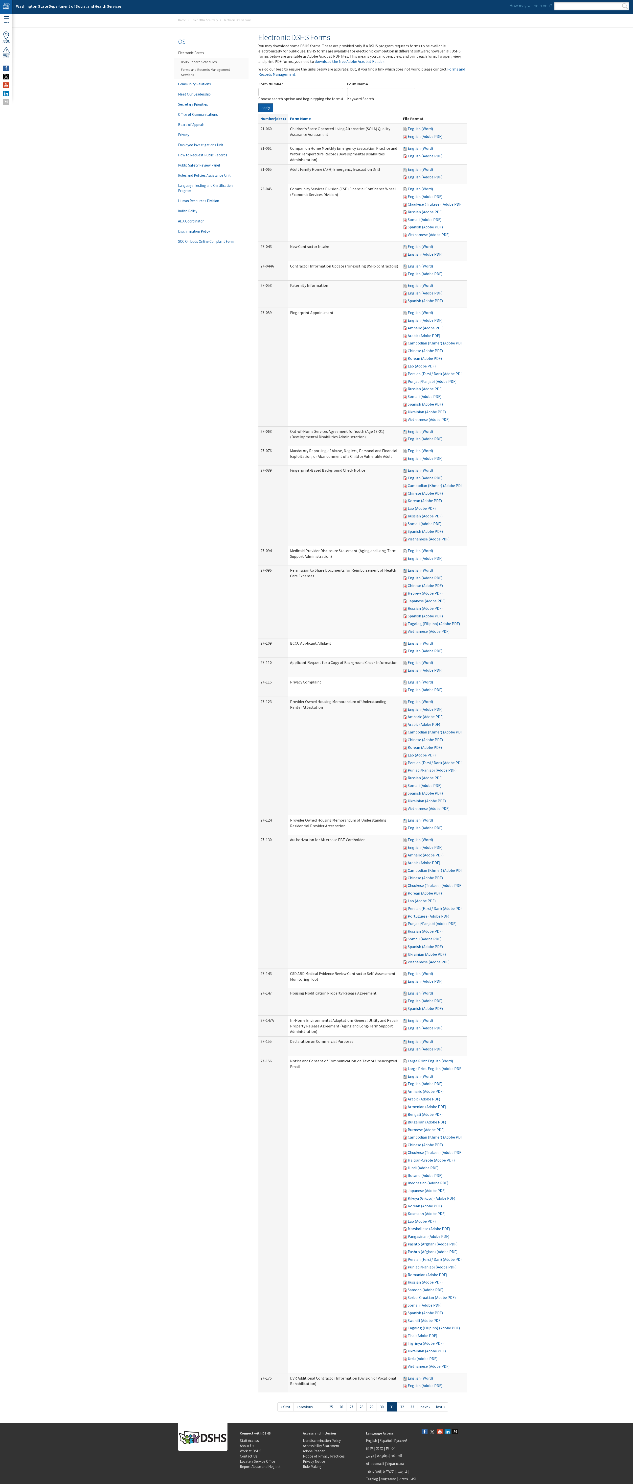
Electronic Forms (191, 52)
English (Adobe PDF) (425, 136)
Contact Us (248, 1456)
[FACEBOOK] (6, 68)
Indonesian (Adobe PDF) (428, 1182)
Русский (400, 1440)
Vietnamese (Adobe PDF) (429, 234)
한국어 (391, 1448)
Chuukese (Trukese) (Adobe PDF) (435, 204)
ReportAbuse (6, 56)
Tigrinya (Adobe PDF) (426, 1343)
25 (331, 1406)
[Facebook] (424, 1432)
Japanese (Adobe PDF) (427, 600)
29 (372, 1406)
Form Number (270, 83)
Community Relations (194, 84)
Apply (266, 107)
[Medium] (455, 1432)
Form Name (357, 83)
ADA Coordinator (191, 221)
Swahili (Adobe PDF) (425, 1320)
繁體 (380, 1448)
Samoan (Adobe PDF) (425, 1289)
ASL (414, 1479)
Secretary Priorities (193, 104)
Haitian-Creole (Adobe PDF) (431, 1160)
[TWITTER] (6, 77)
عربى (370, 1456)
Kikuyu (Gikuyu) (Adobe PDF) (431, 1198)
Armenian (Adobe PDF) (427, 1106)
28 (361, 1406)
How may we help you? (530, 5)
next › (425, 1406)
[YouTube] (439, 1432)
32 (402, 1406)
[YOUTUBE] (6, 85)
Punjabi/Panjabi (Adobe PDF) (432, 381)
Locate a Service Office (257, 1461)
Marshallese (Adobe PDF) (429, 1228)
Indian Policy (187, 211)
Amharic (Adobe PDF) (426, 327)
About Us (247, 1445)
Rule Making (312, 1466)
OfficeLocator (6, 42)
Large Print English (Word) (430, 1060)
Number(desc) (273, 118)
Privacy (183, 134)
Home (182, 20)
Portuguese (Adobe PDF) (428, 916)
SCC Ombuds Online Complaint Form (206, 241)
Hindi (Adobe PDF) (423, 1167)
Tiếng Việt (373, 1471)
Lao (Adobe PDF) (422, 366)
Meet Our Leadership (194, 94)
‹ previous (305, 1406)
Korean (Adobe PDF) (425, 358)
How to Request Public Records (202, 155)
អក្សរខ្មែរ (382, 1456)
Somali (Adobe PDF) (424, 219)
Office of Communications (198, 114)
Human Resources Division (198, 200)
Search (625, 6)
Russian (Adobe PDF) (425, 211)
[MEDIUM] (6, 102)
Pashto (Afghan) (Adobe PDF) (432, 1243)
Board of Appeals (191, 124)
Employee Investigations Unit (201, 145)
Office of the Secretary (204, 20)
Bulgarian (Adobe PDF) (427, 1121)
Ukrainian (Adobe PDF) (427, 411)
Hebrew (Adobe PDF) (425, 593)
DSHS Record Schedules (199, 62)
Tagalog (372, 1479)
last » (440, 1406)
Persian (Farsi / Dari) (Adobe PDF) (436, 373)
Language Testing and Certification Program (205, 188)
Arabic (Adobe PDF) (424, 335)
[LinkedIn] (447, 1432)
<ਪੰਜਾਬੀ (396, 1456)
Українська (395, 1463)
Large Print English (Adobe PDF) (435, 1068)
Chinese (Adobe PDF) (425, 350)
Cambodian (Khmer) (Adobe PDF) (436, 343)
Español (386, 1440)
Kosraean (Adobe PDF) (427, 1213)
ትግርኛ (404, 1479)
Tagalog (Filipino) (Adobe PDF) (434, 623)
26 (341, 1406)
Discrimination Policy (194, 231)
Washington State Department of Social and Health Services (68, 6)
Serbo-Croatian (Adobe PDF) (432, 1297)
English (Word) (420, 128)
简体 (369, 1448)
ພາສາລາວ (388, 1479)
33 (412, 1406)
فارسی (401, 1471)
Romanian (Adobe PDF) (427, 1274)
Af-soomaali (375, 1463)
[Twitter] (432, 1432)
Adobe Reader (314, 1451)
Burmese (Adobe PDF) (426, 1129)
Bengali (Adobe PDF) (425, 1114)
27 (351, 1406)
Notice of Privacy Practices (324, 1456)
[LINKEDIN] (6, 93)
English (372, 1440)
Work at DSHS (250, 1451)
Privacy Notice (314, 1461)
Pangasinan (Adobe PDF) (428, 1236)
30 (382, 1406)
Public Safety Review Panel (199, 165)
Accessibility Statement (321, 1445)
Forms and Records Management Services (205, 72)
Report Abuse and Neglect (260, 1466)
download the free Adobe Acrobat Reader (349, 61)
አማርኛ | (389, 1471)
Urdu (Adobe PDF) (422, 1358)
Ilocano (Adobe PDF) (425, 1175)
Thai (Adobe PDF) (422, 1335)
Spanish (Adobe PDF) (425, 226)
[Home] (6, 7)
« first (286, 1406)
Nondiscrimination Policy (322, 1440)
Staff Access (249, 1440)
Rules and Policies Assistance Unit (204, 175)
